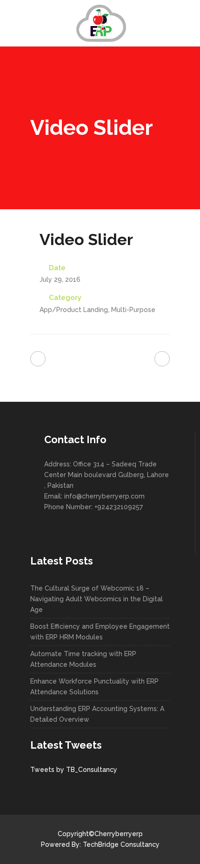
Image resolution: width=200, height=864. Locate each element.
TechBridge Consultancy (121, 844)
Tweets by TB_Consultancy (73, 769)
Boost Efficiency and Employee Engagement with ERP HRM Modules (100, 632)
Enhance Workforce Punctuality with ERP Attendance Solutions (94, 687)
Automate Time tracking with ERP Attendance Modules (83, 659)
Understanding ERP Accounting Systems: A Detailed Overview (97, 714)
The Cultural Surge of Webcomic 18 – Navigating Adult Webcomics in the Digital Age (96, 599)
